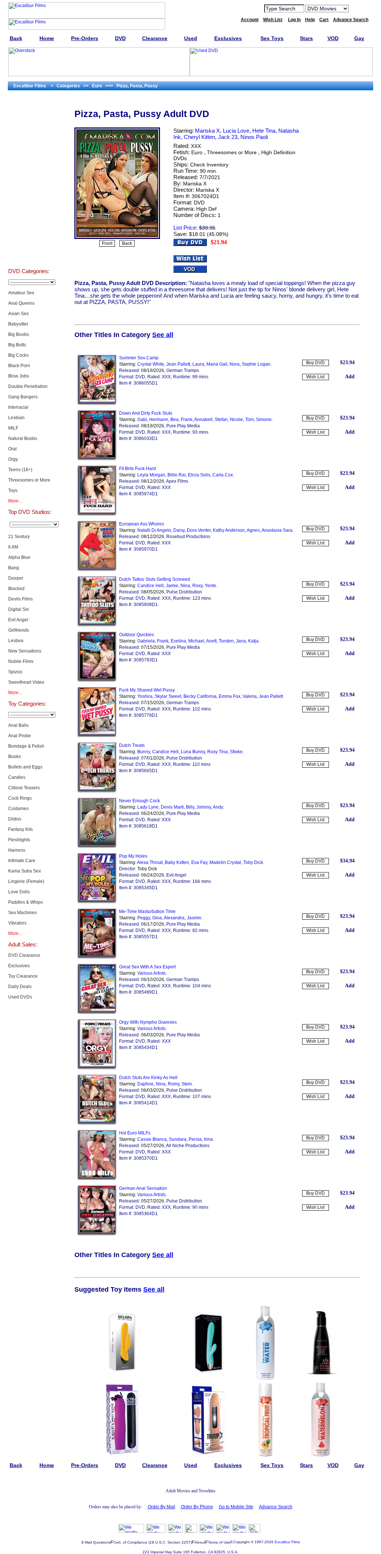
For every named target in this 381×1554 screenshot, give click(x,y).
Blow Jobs (18, 376)
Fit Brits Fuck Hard (137, 468)
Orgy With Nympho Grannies (148, 1022)
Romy (173, 1084)
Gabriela (146, 641)
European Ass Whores (141, 524)
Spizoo (15, 671)
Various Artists (151, 973)
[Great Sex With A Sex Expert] (96, 1012)
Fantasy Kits (20, 829)
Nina (185, 585)
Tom (249, 419)
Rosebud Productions (188, 536)
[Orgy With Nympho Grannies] (96, 1068)
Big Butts (17, 344)
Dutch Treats (132, 745)
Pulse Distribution (184, 592)
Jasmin (194, 917)
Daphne (145, 1084)
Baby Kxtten (177, 862)
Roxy (197, 585)
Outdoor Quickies (136, 634)
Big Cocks (18, 355)
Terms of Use (219, 1542)
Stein (187, 1084)
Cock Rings (20, 798)
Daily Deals (20, 986)
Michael (196, 641)
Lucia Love (236, 130)
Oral (12, 448)
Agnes (253, 530)
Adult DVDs (29, 106)
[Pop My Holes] (96, 901)
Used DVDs (29, 143)
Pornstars (28, 217)
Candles (16, 777)
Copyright (241, 1542)
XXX (196, 146)
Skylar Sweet (168, 696)
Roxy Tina (217, 751)
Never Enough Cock (139, 800)
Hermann (158, 419)
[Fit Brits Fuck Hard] (96, 514)
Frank (186, 419)
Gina (157, 917)
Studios (28, 199)
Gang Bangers (23, 396)
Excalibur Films (287, 1542)
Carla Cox (222, 474)
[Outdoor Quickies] (96, 680)
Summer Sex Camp (139, 357)
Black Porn (19, 365)
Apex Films (177, 481)
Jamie (172, 585)
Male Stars (28, 236)
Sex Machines (22, 912)
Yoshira (145, 696)
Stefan (221, 419)
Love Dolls (19, 891)
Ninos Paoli (254, 137)
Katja (253, 641)
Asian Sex (18, 313)
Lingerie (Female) (26, 881)
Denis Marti (172, 807)
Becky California (200, 696)
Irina (208, 1139)
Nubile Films (20, 661)
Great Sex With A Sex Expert (147, 966)
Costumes (18, 808)
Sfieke (236, 751)
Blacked (16, 588)
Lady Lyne (148, 807)
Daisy (179, 530)
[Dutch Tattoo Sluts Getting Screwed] (96, 625)
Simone (264, 419)
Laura (198, 364)
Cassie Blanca (152, 1139)
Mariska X (207, 130)
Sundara (177, 1139)
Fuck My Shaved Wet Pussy (147, 690)
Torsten (226, 641)
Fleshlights (19, 839)
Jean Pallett (178, 364)
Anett (211, 641)
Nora (235, 364)
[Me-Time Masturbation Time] (96, 957)
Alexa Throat (150, 862)
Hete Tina (263, 130)
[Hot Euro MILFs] (96, 1178)
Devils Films (20, 599)
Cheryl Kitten (199, 137)
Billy (190, 807)
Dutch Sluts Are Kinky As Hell (148, 1077)
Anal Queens (21, 303)
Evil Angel (18, 619)
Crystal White (150, 364)
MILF (13, 428)
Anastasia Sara (277, 530)
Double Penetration (28, 386)
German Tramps (182, 370)
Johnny (203, 807)
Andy (218, 807)
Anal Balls (18, 725)
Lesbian (16, 417)
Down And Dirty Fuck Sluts (145, 413)
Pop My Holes (133, 856)
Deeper (15, 578)
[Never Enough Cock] (96, 846)
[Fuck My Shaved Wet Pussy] (96, 735)
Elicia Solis (199, 474)
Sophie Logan (256, 364)
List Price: (185, 227)
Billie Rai (176, 474)
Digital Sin (18, 609)
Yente (210, 585)
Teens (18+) (20, 469)
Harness (16, 850)
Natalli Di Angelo (154, 530)
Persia (195, 1139)
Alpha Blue (19, 557)
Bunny (143, 751)
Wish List (315, 376)
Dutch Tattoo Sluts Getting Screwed (154, 579)
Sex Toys (29, 162)
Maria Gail (216, 364)
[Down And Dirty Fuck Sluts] (96, 459)
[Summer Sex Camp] (96, 403)
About (200, 1542)
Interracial (18, 407)
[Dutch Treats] (96, 791)
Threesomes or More (29, 480)
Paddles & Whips (25, 902)
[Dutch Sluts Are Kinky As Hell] (96, 1123)
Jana (241, 641)
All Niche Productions (187, 1145)
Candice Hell (150, 585)
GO (359, 8)
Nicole (236, 419)
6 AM (13, 547)
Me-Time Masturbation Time (147, 911)
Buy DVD (315, 362)
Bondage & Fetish (26, 746)
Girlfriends (18, 630)
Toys (12, 490)
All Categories (29, 180)
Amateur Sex (21, 292)
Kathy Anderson (229, 530)
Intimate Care (21, 860)
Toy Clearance (23, 976)
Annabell (203, 419)
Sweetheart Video (26, 682)
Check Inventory (209, 165)
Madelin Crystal (225, 862)
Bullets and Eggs (25, 767)
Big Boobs (18, 334)
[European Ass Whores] (96, 569)
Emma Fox (229, 696)
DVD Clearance (24, 955)
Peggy (143, 917)
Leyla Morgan (151, 474)
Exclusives (28, 124)
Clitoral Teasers (24, 787)
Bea (174, 419)
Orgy (13, 459)
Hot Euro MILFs (134, 1133)
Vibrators (17, 923)
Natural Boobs (22, 438)
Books (14, 756)
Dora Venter (199, 530)
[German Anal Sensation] (96, 1234)
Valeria (250, 696)
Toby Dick (253, 862)
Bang (13, 567)
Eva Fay (199, 862)
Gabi (142, 419)
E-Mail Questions (96, 1542)
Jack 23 (227, 137)
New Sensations (24, 651)
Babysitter (18, 324)
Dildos (14, 819)
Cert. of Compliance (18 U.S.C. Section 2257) (152, 1542)
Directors (29, 255)
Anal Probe (19, 735)
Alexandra (174, 917)
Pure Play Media (183, 425)
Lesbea (15, 640)
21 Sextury (19, 536)
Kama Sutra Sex (24, 871)
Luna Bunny (193, 751)
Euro (196, 152)
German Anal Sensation (143, 1188)
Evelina (178, 641)
